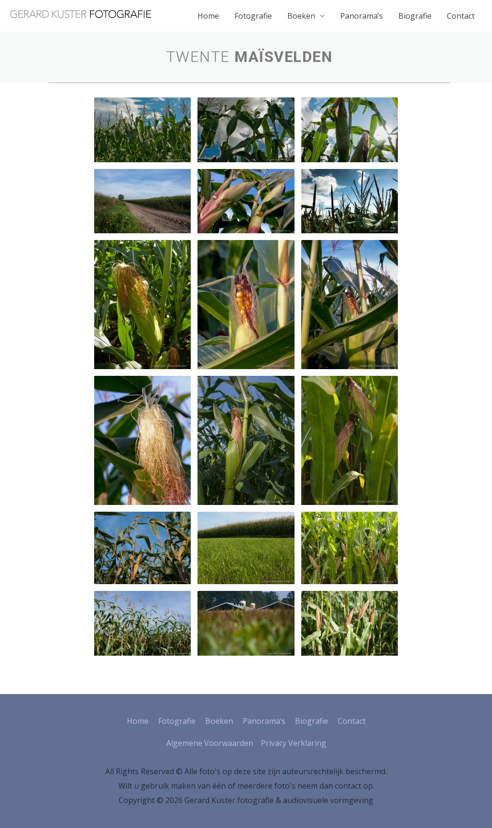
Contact (461, 16)
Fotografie (253, 16)
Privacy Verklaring (293, 743)
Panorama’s (361, 16)
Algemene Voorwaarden (209, 743)
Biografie (414, 16)
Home (208, 16)
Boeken (301, 16)
